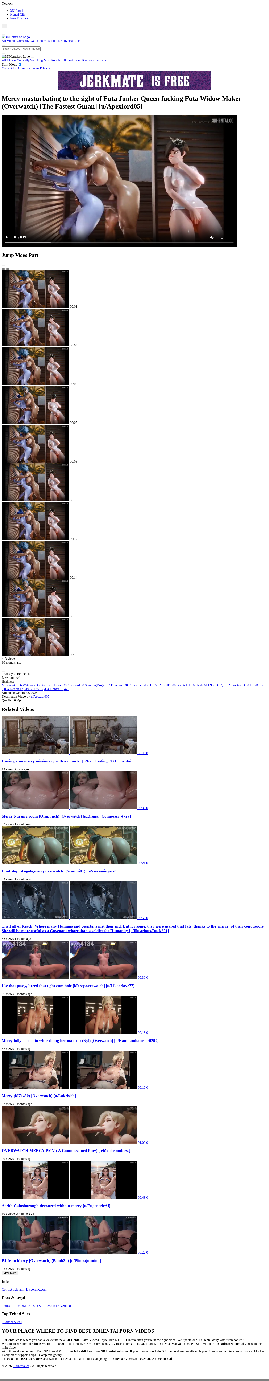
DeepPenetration (53, 685)
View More (9, 1273)
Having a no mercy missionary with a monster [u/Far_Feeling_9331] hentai (66, 761)
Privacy (45, 68)
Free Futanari (19, 18)
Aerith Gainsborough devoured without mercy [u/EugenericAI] (56, 1205)
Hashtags (100, 60)
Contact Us (9, 68)
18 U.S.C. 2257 (41, 1306)
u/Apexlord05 (40, 696)
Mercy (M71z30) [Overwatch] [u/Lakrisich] (39, 1095)
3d (222, 685)
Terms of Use (11, 1306)
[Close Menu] (32, 57)
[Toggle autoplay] (3, 265)
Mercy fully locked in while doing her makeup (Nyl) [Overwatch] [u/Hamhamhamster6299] (80, 1040)
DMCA (25, 1306)
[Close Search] (3, 53)
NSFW (39, 689)
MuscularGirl (12, 685)
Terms (35, 68)
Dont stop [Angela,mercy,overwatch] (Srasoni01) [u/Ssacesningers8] (60, 871)
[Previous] (3, 269)
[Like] (3, 671)
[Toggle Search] (3, 45)
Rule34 (206, 685)
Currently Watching (30, 60)
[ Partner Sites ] (12, 1322)
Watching (31, 685)
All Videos (9, 60)
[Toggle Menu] (3, 34)
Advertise (24, 68)
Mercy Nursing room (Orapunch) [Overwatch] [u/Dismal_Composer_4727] (66, 816)
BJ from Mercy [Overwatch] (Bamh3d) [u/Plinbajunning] (51, 1260)
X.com (41, 1289)
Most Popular (53, 60)
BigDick (186, 685)
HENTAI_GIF (163, 685)
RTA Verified (62, 1306)
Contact (7, 1289)
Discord (31, 1289)
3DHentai (16, 10)
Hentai (59, 689)
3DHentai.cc (21, 1366)
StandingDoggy (97, 685)
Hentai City (17, 14)
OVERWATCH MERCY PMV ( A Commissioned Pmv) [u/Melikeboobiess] (66, 1150)
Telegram (19, 1289)
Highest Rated (72, 60)
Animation (239, 685)
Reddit (19, 689)
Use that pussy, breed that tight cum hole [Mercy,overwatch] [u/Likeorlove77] (68, 985)
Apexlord (75, 685)
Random (88, 60)
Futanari (119, 685)
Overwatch (139, 685)
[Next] (7, 269)
